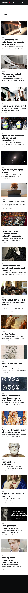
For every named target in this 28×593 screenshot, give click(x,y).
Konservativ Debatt (12, 579)
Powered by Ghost (14, 581)
